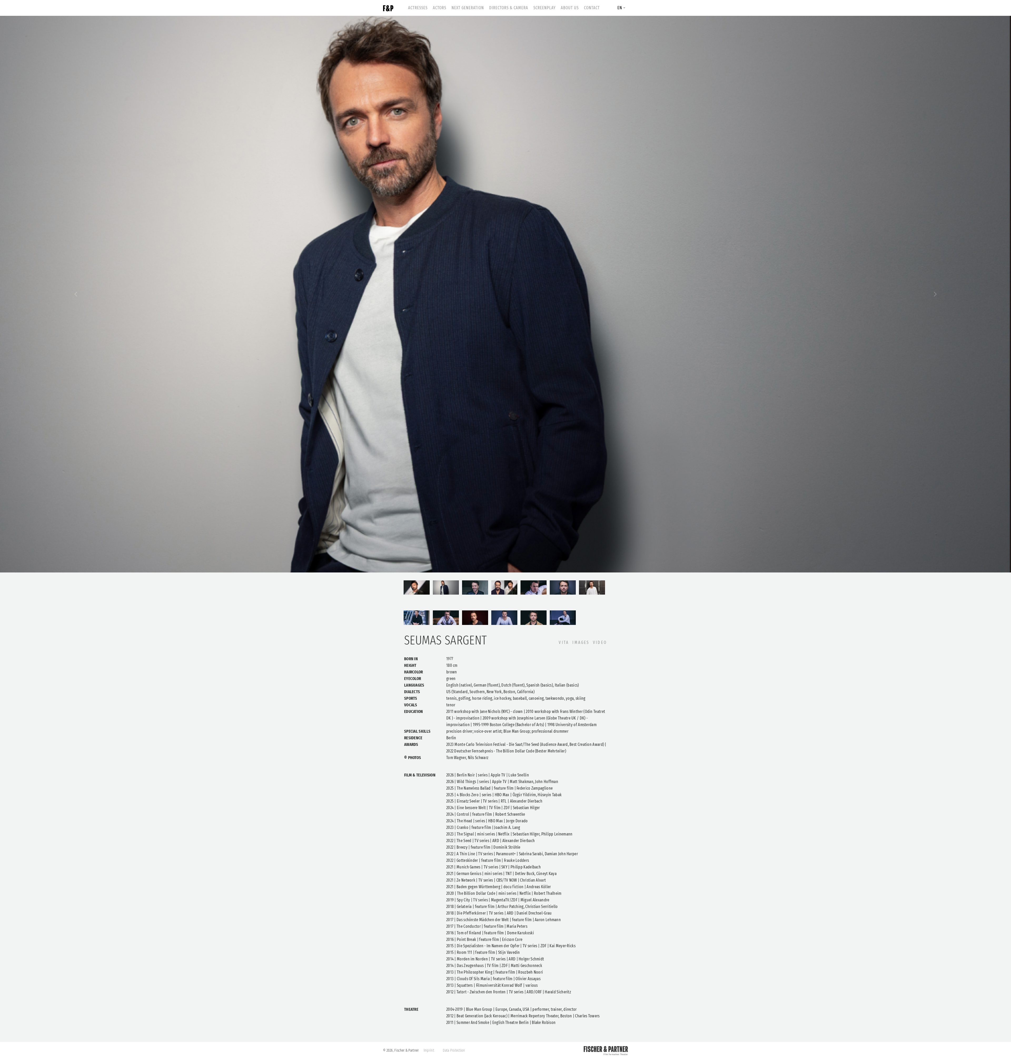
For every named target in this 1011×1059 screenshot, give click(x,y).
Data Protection (454, 1050)
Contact (592, 7)
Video (600, 642)
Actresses (418, 7)
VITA (564, 642)
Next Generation (468, 7)
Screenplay (544, 7)
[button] (76, 294)
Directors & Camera (508, 7)
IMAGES (580, 642)
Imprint (429, 1050)
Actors (439, 7)
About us (570, 7)
